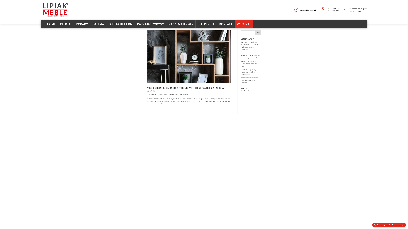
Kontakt (225, 24)
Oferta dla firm (121, 24)
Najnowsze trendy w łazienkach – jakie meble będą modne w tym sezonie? (251, 55)
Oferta (65, 24)
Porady (82, 24)
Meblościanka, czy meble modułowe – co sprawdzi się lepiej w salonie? (185, 89)
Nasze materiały (180, 24)
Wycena (243, 24)
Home (51, 24)
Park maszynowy (150, 24)
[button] (389, 225)
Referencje (206, 24)
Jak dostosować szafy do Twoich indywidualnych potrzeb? (249, 80)
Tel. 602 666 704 (333, 8)
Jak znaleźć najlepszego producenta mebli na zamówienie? (249, 72)
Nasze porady (184, 94)
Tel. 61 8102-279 (333, 11)
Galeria (98, 24)
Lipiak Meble (163, 94)
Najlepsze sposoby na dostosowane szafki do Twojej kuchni (249, 63)
